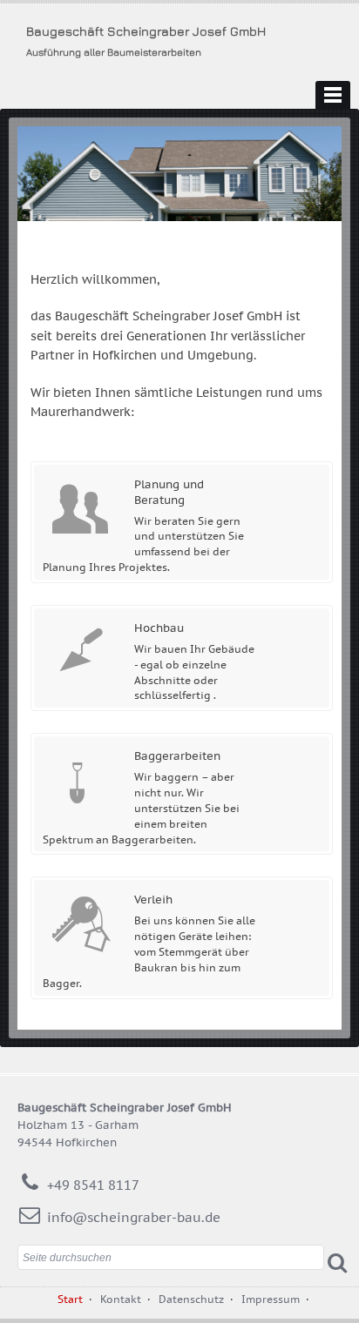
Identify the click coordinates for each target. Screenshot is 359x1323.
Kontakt (120, 1299)
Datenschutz (191, 1299)
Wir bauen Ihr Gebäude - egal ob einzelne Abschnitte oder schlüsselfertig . (194, 661)
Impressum (270, 1299)
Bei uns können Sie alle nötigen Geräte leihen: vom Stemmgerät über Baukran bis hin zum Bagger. (149, 940)
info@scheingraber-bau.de (133, 1217)
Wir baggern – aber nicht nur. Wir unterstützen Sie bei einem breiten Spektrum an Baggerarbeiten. (141, 797)
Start (70, 1299)
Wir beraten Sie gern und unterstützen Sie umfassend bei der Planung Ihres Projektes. (143, 525)
